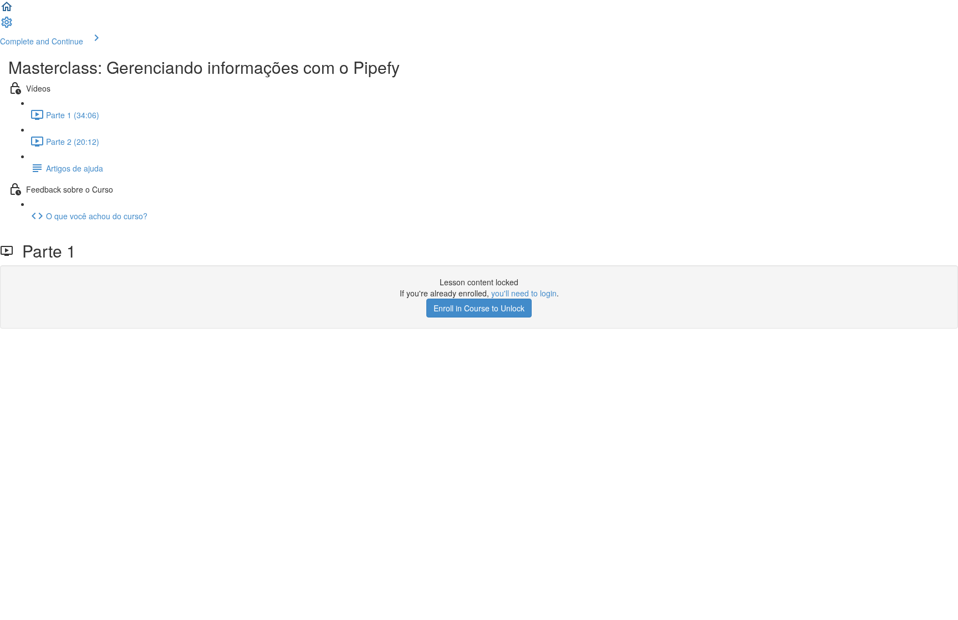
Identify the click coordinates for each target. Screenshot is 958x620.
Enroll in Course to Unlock (479, 308)
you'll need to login (524, 293)
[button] (6, 10)
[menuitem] (6, 25)
